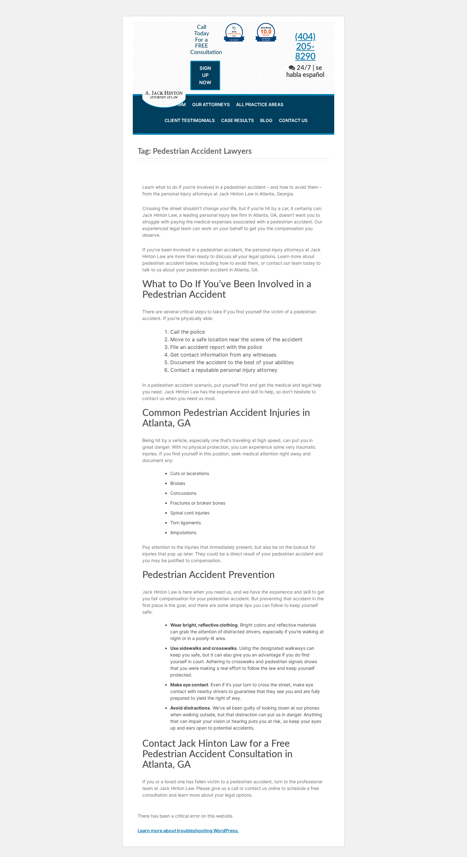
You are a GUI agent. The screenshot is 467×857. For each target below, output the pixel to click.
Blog (266, 120)
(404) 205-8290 (305, 46)
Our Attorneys (211, 104)
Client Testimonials (190, 120)
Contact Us (293, 120)
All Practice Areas (259, 104)
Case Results (237, 120)
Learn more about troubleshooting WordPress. (188, 830)
